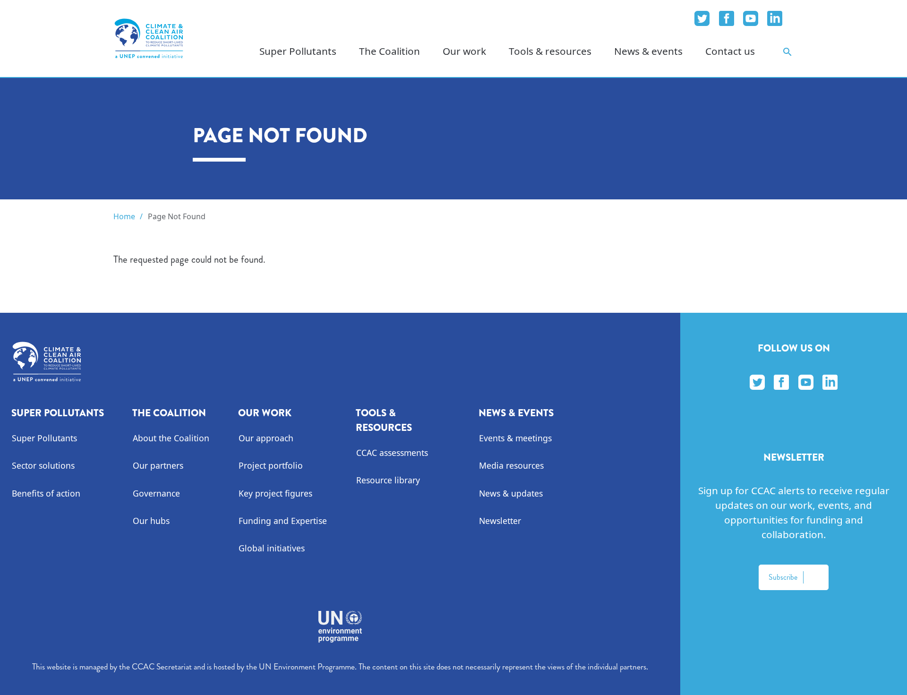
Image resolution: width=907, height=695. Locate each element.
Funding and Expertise (283, 520)
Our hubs (151, 520)
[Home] (148, 38)
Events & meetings (515, 438)
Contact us (730, 51)
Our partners (158, 465)
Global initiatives (272, 548)
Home (124, 216)
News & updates (511, 493)
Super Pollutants (44, 438)
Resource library (388, 480)
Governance (156, 493)
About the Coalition (171, 438)
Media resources (511, 465)
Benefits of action (46, 493)
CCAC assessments (392, 452)
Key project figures (275, 493)
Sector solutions (43, 465)
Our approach (266, 438)
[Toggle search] (787, 51)
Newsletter (500, 520)
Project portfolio (271, 465)
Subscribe (783, 577)
